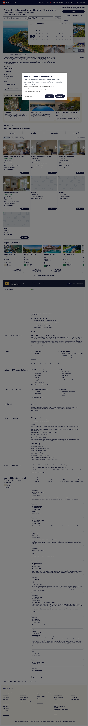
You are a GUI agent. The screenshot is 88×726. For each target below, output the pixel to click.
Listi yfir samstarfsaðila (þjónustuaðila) (32, 91)
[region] (44, 86)
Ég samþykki (60, 96)
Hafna (49, 96)
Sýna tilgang (28, 96)
